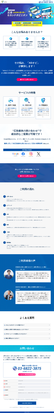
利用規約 (38, 407)
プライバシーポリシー (32, 407)
